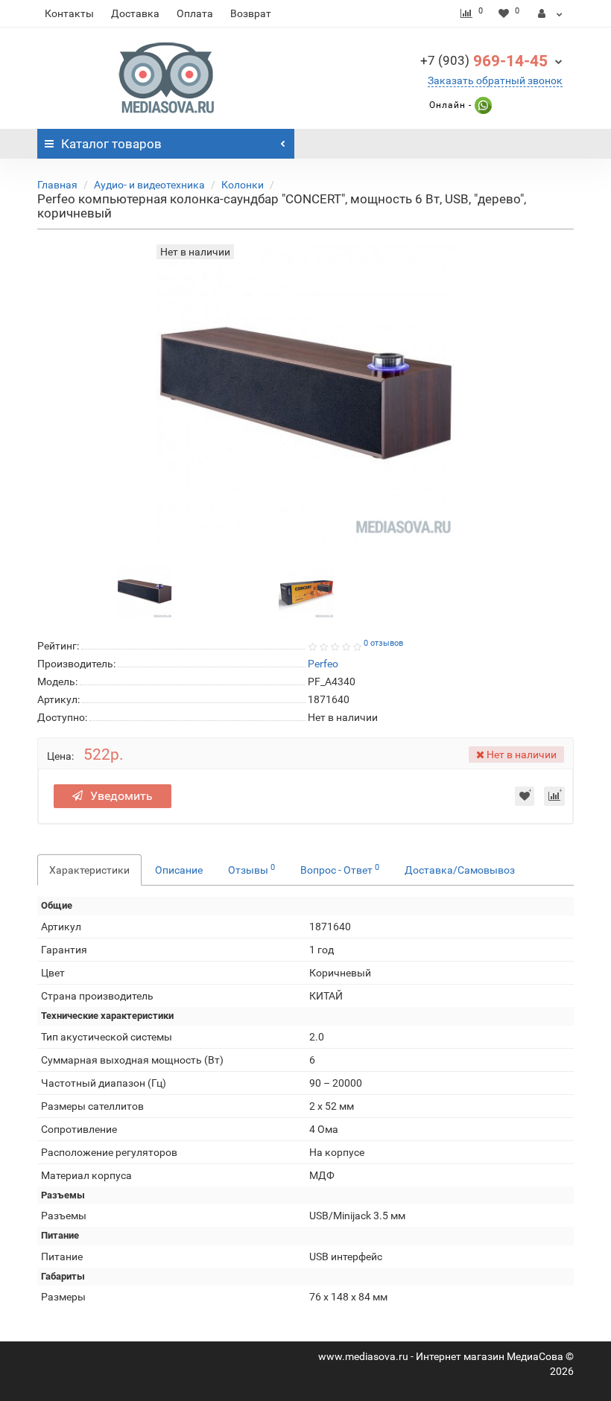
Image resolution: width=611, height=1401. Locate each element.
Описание (179, 870)
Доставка (135, 13)
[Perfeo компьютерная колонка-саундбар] (144, 591)
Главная (57, 185)
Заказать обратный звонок (495, 80)
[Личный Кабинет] (550, 13)
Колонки (242, 185)
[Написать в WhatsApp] (482, 105)
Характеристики (89, 870)
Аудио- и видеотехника (149, 185)
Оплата (195, 13)
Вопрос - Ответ (339, 869)
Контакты (69, 13)
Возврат (250, 13)
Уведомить (121, 796)
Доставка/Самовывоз (460, 870)
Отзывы (251, 869)
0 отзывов (383, 643)
